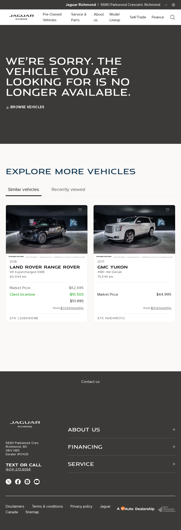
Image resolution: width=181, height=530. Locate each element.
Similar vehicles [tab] (23, 189)
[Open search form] (172, 17)
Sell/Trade (138, 17)
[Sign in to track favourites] (81, 211)
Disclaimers (15, 506)
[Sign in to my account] (173, 5)
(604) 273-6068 (18, 469)
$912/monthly (161, 308)
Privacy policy (81, 506)
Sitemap (32, 512)
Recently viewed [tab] (68, 189)
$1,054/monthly (72, 308)
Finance (158, 17)
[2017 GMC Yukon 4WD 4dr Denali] (134, 231)
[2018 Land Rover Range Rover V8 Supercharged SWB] (46, 231)
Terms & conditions (47, 506)
